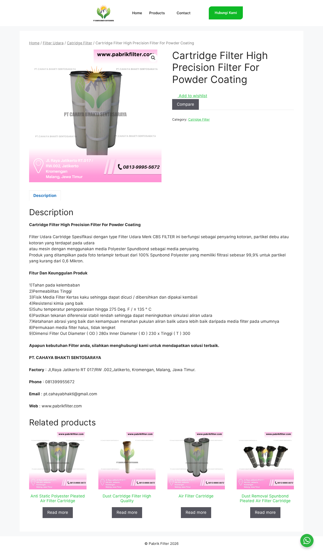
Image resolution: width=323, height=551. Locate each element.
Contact (184, 13)
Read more (57, 512)
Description (45, 195)
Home (137, 13)
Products (157, 13)
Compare (185, 104)
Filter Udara (53, 43)
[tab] (45, 195)
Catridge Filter (79, 43)
